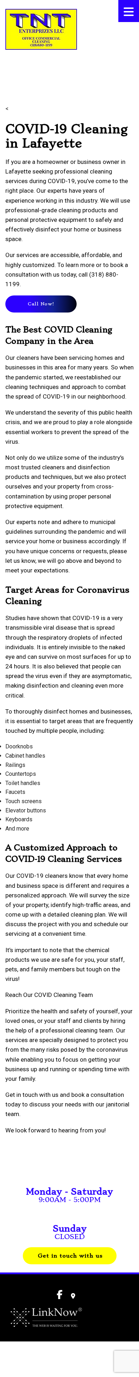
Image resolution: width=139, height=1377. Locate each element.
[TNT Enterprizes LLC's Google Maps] (73, 1296)
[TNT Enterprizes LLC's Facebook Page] (8, 68)
